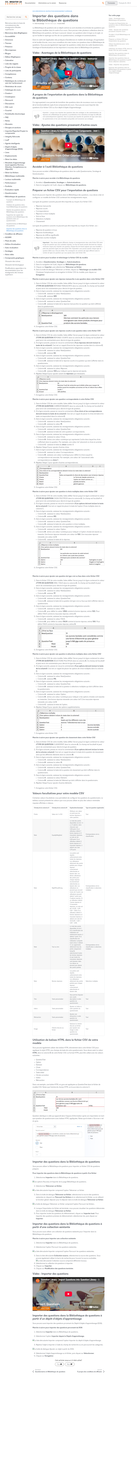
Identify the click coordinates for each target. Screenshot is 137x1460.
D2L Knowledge (39, 23)
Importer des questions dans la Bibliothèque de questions (119, 54)
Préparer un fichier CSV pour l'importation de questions (118, 40)
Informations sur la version (47, 3)
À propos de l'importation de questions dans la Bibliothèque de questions (120, 25)
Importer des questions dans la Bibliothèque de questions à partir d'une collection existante (120, 59)
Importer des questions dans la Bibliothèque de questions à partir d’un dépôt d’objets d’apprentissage (120, 70)
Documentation (30, 3)
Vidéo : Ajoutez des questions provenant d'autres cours (118, 30)
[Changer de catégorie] (4, 33)
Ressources (62, 3)
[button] (102, 3)
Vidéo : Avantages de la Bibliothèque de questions (117, 19)
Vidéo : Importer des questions (119, 64)
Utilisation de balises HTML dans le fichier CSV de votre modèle (120, 49)
